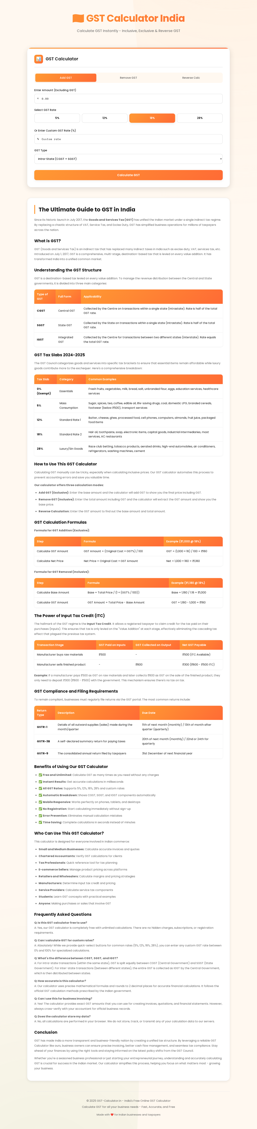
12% (104, 118)
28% (200, 118)
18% (152, 118)
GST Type (40, 150)
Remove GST (128, 78)
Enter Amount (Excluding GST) (55, 90)
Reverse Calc (191, 78)
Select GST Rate (45, 110)
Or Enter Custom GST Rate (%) (55, 130)
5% (57, 118)
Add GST (66, 78)
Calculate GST (128, 175)
